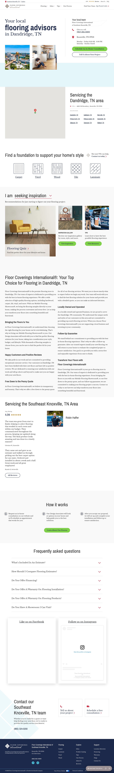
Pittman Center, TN (89, 118)
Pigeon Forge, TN (75, 118)
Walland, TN (100, 122)
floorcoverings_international (82, 676)
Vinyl (60, 755)
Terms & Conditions (77, 770)
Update (23, 1)
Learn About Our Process (57, 530)
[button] (57, 562)
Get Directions (36, 753)
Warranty (97, 755)
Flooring (43, 6)
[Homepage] (17, 746)
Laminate (61, 751)
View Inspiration (67, 243)
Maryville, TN (101, 115)
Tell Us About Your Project (89, 55)
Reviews (78, 763)
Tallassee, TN (74, 122)
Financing (97, 751)
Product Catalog (81, 751)
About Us (103, 1)
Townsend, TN (88, 122)
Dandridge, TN (74, 115)
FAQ (108, 1)
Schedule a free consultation (95, 711)
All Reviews (12, 475)
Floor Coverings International (82, 673)
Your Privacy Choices (59, 770)
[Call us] (73, 30)
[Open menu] (109, 768)
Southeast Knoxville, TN (13, 1)
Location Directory (100, 749)
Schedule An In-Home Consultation (89, 49)
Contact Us (97, 760)
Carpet (60, 749)
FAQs (95, 757)
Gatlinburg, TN (88, 115)
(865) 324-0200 (83, 32)
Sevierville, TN (101, 118)
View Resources (93, 243)
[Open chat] (106, 768)
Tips (58, 6)
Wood (60, 757)
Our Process (67, 6)
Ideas (51, 6)
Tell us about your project (66, 711)
